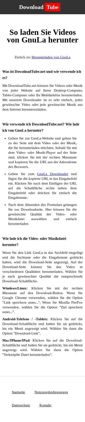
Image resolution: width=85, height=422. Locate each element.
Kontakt (45, 405)
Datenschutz (21, 405)
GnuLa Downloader (52, 174)
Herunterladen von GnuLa (51, 57)
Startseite (18, 392)
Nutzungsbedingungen (51, 392)
